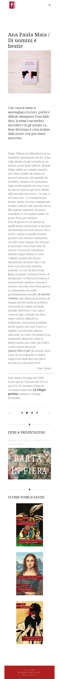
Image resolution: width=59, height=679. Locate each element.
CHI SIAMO (29, 670)
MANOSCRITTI (29, 675)
